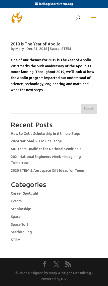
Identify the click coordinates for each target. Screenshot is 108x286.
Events (16, 201)
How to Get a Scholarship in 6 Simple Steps (45, 134)
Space (55, 49)
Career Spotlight (24, 193)
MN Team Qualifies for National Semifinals (46, 149)
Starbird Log (21, 232)
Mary (19, 49)
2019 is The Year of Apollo (36, 44)
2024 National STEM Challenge (36, 141)
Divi (64, 279)
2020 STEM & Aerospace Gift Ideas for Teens (47, 170)
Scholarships (21, 209)
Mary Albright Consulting (70, 273)
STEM (66, 49)
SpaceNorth (20, 224)
